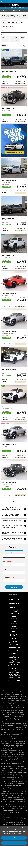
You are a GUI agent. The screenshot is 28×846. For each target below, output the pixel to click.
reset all (11, 26)
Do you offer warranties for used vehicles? (12, 532)
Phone (4, 569)
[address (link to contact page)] (1, 1)
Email (7, 561)
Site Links (13, 599)
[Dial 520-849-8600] (5, 1)
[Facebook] (11, 635)
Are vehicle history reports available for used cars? (10, 514)
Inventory (13, 595)
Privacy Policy (20, 833)
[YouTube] (16, 635)
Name (7, 553)
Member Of (13, 603)
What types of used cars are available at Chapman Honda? (11, 508)
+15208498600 (14, 618)
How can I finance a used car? (11, 520)
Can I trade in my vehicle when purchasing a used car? (12, 526)
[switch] (26, 1)
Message (8, 577)
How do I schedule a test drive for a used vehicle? (12, 539)
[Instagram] (14, 635)
